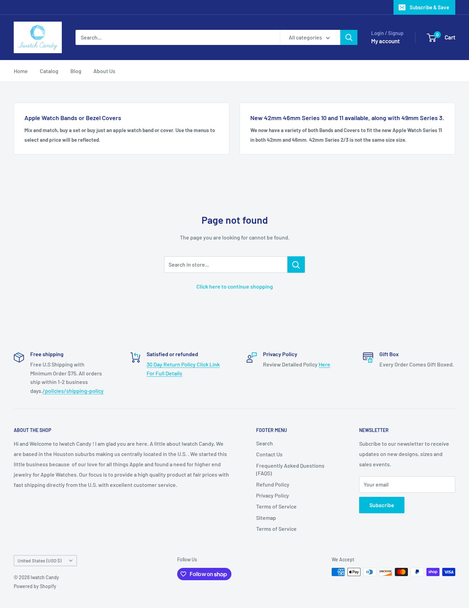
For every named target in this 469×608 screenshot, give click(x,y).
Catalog (49, 71)
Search (264, 443)
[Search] (348, 37)
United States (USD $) (39, 560)
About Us (104, 71)
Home (21, 71)
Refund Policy (272, 484)
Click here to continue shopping (234, 286)
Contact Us (269, 454)
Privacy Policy (272, 495)
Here (324, 364)
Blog (75, 71)
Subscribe (381, 505)
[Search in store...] (296, 264)
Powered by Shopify (35, 586)
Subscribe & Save (429, 7)
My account (385, 40)
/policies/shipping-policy (73, 390)
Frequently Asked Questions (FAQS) (290, 469)
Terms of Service (276, 506)
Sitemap (266, 517)
